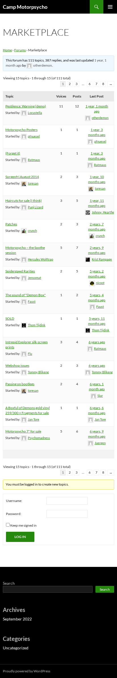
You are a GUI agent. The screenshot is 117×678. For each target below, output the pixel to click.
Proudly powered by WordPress (26, 671)
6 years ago (97, 342)
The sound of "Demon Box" (25, 295)
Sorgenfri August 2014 (22, 177)
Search (9, 583)
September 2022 (17, 618)
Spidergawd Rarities (20, 271)
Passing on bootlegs (19, 384)
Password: (13, 514)
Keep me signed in (23, 525)
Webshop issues (17, 365)
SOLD (9, 318)
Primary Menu (110, 7)
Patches (11, 224)
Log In (20, 537)
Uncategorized (15, 647)
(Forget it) (12, 153)
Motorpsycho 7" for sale (23, 431)
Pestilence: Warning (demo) (25, 106)
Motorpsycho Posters (21, 130)
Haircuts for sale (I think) (23, 200)
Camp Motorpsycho (25, 7)
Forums (20, 50)
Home (7, 50)
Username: (14, 501)
